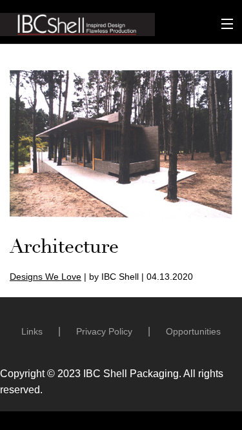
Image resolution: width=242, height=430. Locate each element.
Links (32, 331)
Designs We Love (45, 276)
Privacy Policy (104, 331)
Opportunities (193, 331)
